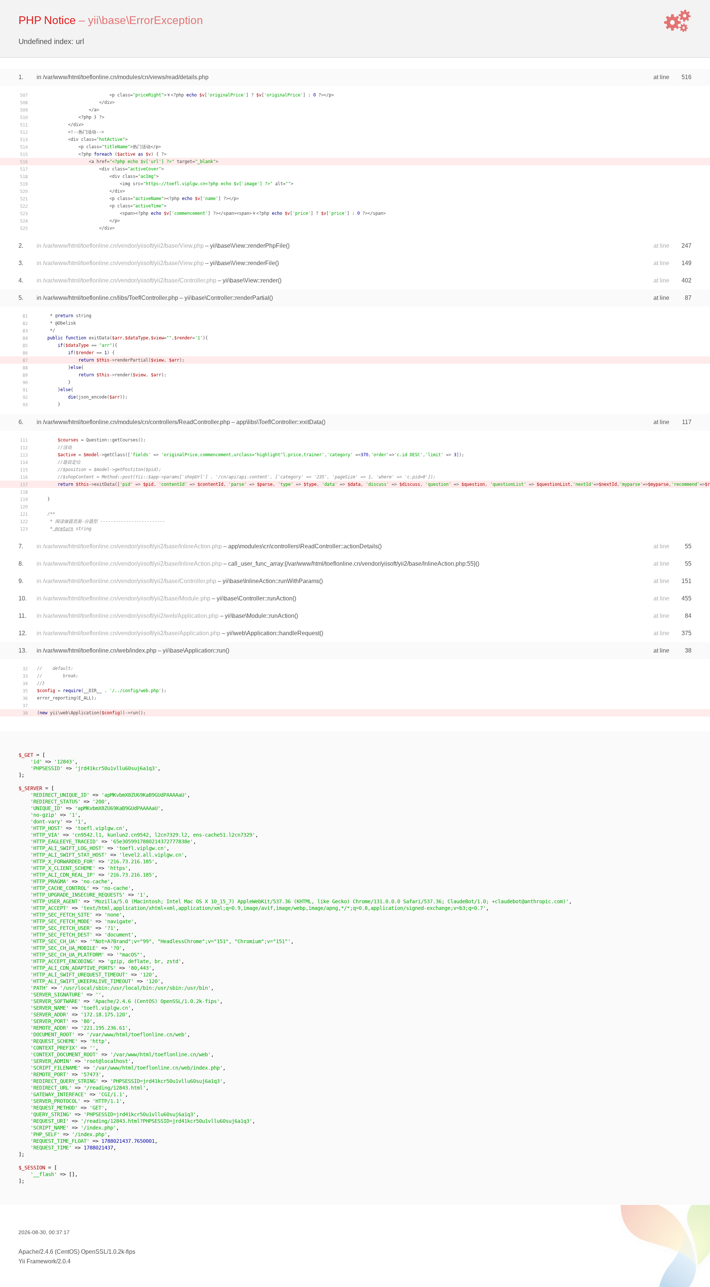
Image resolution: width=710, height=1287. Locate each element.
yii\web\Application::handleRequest (273, 633)
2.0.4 (64, 1261)
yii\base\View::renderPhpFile (248, 246)
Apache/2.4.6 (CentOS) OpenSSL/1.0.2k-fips (76, 1252)
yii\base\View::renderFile (242, 263)
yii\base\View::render (250, 280)
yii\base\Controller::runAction (255, 598)
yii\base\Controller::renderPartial (227, 298)
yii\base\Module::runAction (259, 616)
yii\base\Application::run (194, 650)
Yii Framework (37, 1261)
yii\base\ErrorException (145, 20)
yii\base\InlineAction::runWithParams (271, 581)
